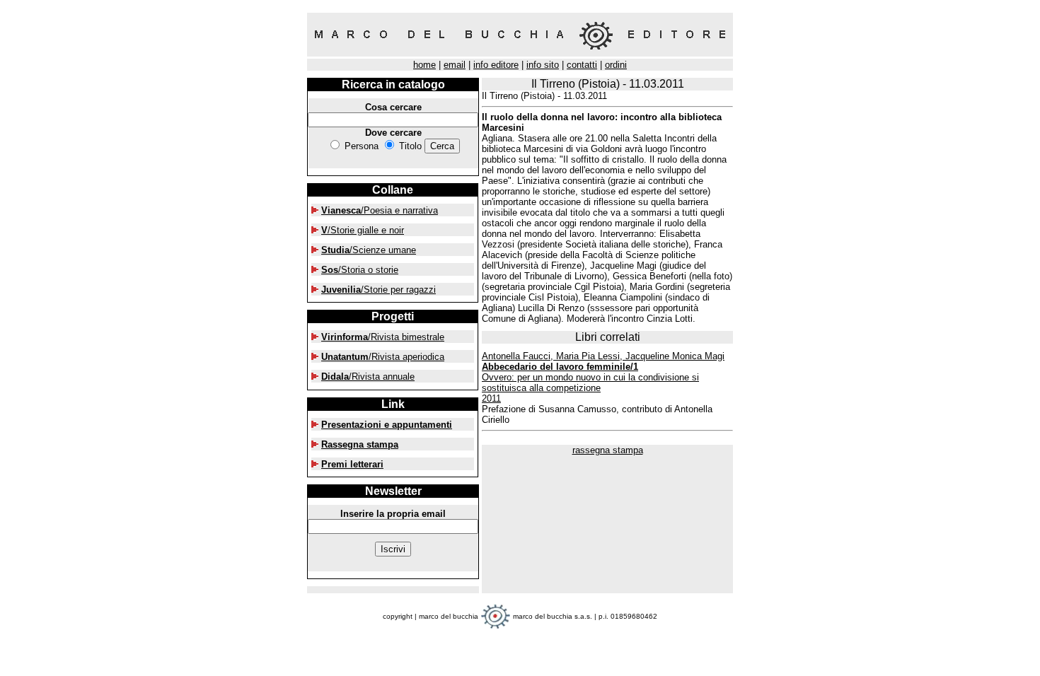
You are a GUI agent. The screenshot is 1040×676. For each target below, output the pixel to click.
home (424, 64)
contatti (582, 64)
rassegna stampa (607, 450)
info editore (496, 64)
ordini (616, 64)
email (455, 64)
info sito (542, 64)
